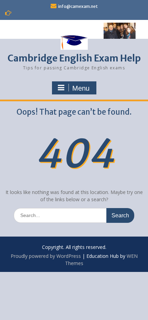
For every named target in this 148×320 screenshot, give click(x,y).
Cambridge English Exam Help (74, 58)
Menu (80, 88)
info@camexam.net (78, 6)
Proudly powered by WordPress (46, 256)
